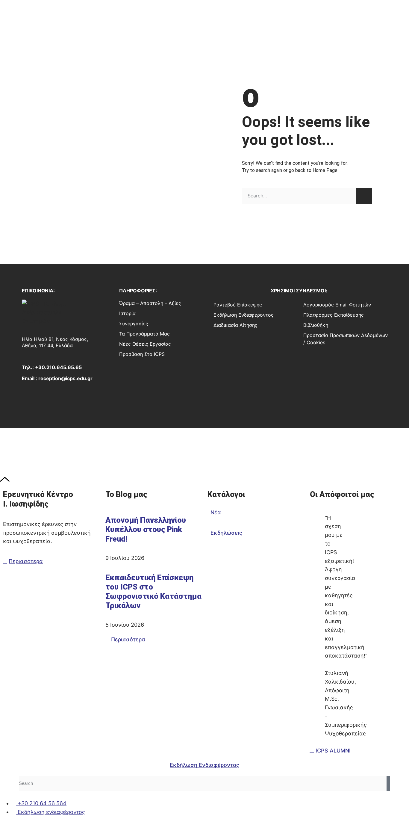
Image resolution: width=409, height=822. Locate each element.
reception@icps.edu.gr (65, 378)
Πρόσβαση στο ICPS (142, 354)
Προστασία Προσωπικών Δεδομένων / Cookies (345, 338)
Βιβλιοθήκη (315, 325)
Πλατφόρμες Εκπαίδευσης (333, 315)
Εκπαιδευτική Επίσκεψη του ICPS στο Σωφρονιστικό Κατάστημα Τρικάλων (153, 591)
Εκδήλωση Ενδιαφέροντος (243, 315)
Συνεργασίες (133, 324)
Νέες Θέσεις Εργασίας (145, 344)
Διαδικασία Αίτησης (235, 325)
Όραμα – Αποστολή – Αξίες (150, 303)
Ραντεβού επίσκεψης (237, 305)
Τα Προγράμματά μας (144, 334)
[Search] (364, 196)
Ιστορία (127, 313)
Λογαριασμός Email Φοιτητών (337, 305)
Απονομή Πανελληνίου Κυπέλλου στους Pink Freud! (145, 529)
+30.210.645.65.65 (58, 367)
